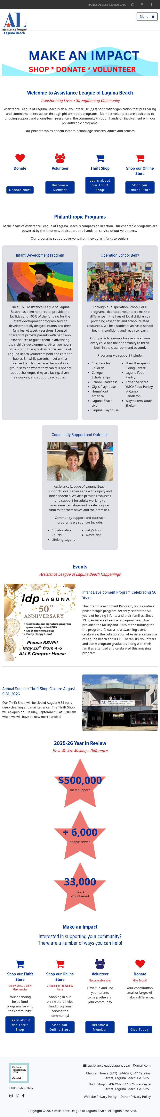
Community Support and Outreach (80, 435)
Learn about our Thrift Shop (100, 185)
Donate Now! (20, 190)
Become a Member (60, 187)
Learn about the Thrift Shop (20, 1025)
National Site (98, 4)
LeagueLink (117, 4)
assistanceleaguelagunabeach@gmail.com (119, 1065)
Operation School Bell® (120, 255)
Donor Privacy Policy (135, 1097)
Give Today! (140, 1029)
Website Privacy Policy (100, 1097)
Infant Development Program (40, 255)
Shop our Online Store (140, 187)
